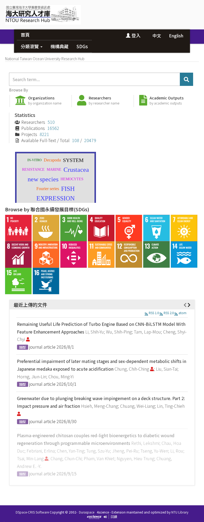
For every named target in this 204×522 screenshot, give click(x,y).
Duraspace (86, 512)
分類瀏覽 (30, 46)
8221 (44, 134)
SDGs (82, 46)
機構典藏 (59, 46)
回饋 (114, 516)
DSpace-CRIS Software (32, 512)
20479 (90, 140)
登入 (135, 35)
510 (51, 122)
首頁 (25, 34)
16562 (53, 128)
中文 (156, 35)
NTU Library (179, 512)
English (176, 35)
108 (75, 140)
